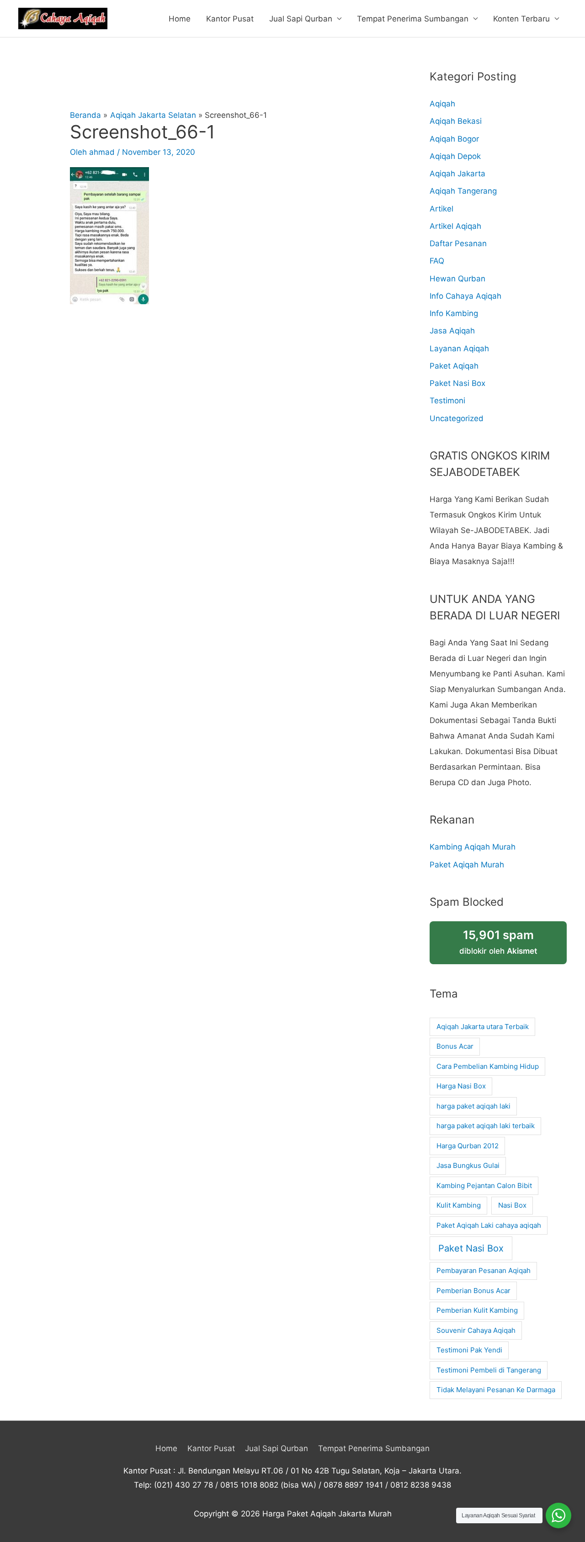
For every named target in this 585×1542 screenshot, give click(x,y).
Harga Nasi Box (461, 1086)
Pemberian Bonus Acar (473, 1290)
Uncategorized (457, 418)
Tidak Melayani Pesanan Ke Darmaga (495, 1389)
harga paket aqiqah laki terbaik (485, 1125)
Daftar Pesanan (458, 243)
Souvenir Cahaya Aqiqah (476, 1330)
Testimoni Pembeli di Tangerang (488, 1370)
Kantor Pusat (230, 18)
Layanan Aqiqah (459, 348)
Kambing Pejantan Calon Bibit (484, 1185)
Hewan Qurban (457, 278)
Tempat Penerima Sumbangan (412, 18)
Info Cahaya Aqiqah (465, 296)
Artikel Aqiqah (455, 226)
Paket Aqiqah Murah (467, 864)
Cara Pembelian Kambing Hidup (487, 1066)
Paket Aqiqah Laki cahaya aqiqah (488, 1225)
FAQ (437, 260)
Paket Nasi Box (457, 383)
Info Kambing (454, 313)
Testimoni (447, 400)
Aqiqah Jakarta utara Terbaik (482, 1026)
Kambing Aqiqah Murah (473, 846)
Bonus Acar (454, 1046)
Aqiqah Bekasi (456, 121)
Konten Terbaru (521, 18)
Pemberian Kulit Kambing (477, 1310)
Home (180, 18)
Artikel (441, 208)
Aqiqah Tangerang (463, 190)
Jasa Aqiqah (452, 330)
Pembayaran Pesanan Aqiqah (483, 1270)
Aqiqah (442, 103)
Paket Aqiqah (454, 365)
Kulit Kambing (458, 1205)
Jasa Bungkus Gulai (468, 1165)
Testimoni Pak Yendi (469, 1350)
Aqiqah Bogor (454, 138)
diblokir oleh (498, 942)
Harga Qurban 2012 (467, 1145)
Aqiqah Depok (455, 156)
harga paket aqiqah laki (473, 1106)
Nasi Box (512, 1205)
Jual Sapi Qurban (300, 18)
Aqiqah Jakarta (457, 173)
